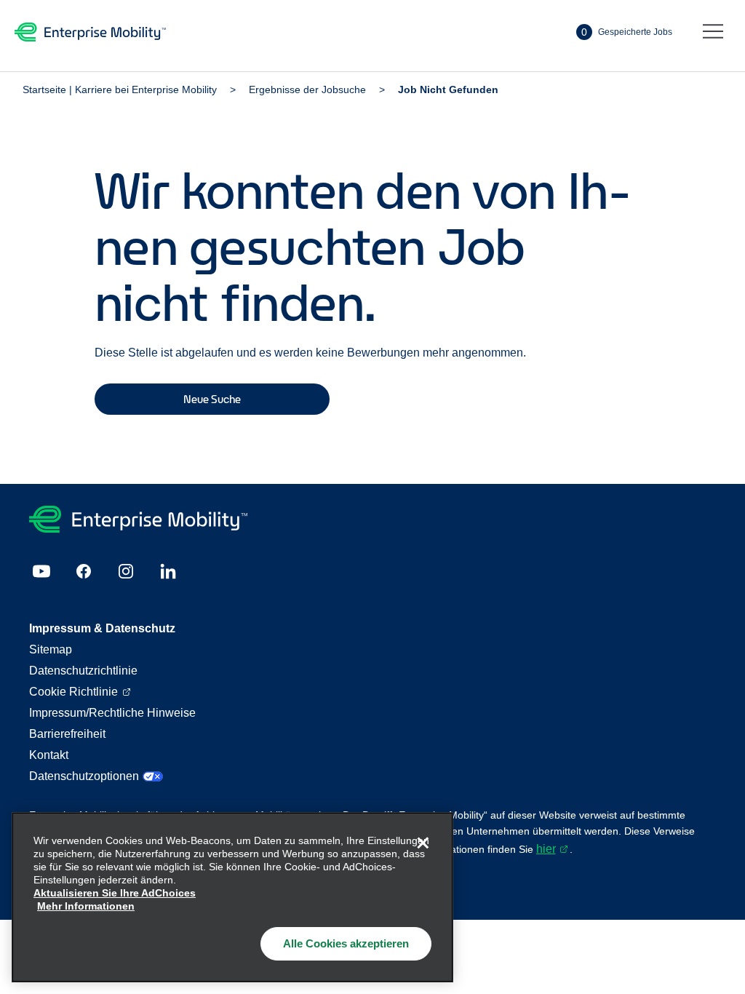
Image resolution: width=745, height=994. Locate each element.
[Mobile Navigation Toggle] (713, 32)
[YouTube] (41, 571)
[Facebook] (83, 571)
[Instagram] (125, 571)
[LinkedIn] (168, 571)
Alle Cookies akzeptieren (346, 943)
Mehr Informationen (86, 906)
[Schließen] (422, 842)
